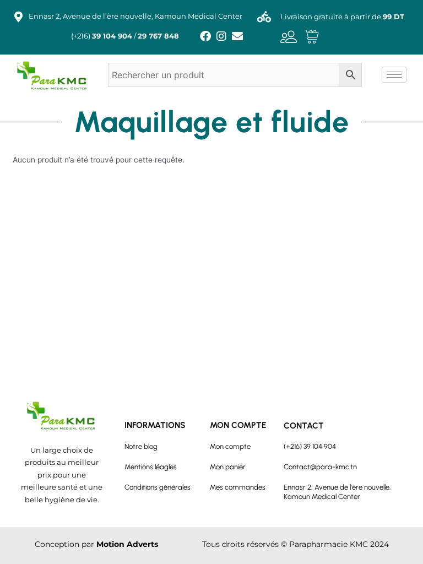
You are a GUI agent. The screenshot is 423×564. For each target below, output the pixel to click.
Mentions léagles (150, 467)
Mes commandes (237, 487)
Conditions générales (157, 487)
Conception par (96, 544)
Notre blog (141, 446)
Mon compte (230, 446)
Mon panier (228, 467)
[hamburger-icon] (394, 75)
